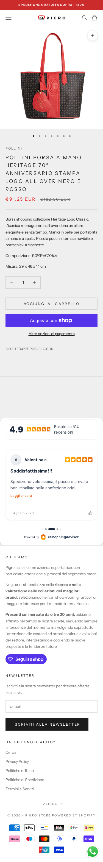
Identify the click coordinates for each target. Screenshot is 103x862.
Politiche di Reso (19, 770)
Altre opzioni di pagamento (52, 333)
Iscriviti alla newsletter (46, 724)
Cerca (10, 752)
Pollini (13, 148)
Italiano (49, 804)
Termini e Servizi (19, 788)
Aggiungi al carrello (51, 303)
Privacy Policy (17, 761)
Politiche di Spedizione (24, 779)
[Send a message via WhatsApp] (92, 851)
